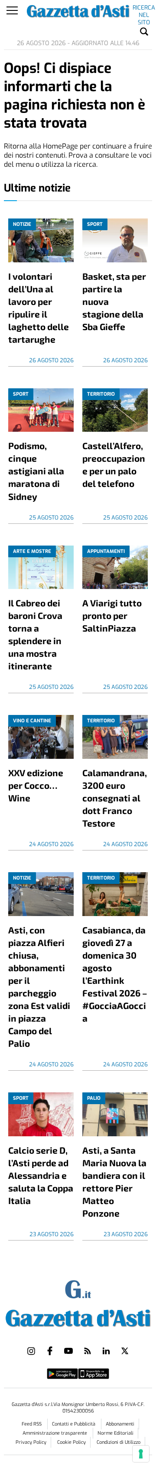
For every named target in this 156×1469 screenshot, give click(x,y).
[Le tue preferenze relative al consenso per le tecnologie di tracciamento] (141, 1454)
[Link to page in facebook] (49, 1351)
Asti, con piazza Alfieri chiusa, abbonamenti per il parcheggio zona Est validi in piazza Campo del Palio (39, 986)
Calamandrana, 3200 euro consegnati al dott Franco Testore (114, 797)
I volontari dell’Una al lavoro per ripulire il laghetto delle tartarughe (38, 307)
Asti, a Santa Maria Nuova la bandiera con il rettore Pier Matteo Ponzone (114, 1181)
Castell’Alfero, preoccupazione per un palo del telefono (113, 464)
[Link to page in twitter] (124, 1351)
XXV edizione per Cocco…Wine (35, 785)
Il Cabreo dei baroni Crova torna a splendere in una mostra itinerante (35, 634)
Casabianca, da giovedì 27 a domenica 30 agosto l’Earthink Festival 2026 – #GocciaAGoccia (114, 973)
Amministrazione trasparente (55, 1433)
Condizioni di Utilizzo (118, 1442)
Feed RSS (32, 1424)
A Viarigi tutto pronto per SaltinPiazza (112, 615)
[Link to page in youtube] (68, 1351)
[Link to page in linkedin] (106, 1351)
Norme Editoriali (115, 1433)
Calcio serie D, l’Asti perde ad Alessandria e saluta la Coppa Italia (40, 1175)
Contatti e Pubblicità (74, 1424)
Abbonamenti (120, 1424)
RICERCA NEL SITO (144, 9)
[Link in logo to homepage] (78, 1316)
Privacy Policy (31, 1442)
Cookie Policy (71, 1442)
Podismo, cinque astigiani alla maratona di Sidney (36, 470)
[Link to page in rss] (87, 1351)
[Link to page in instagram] (31, 1351)
